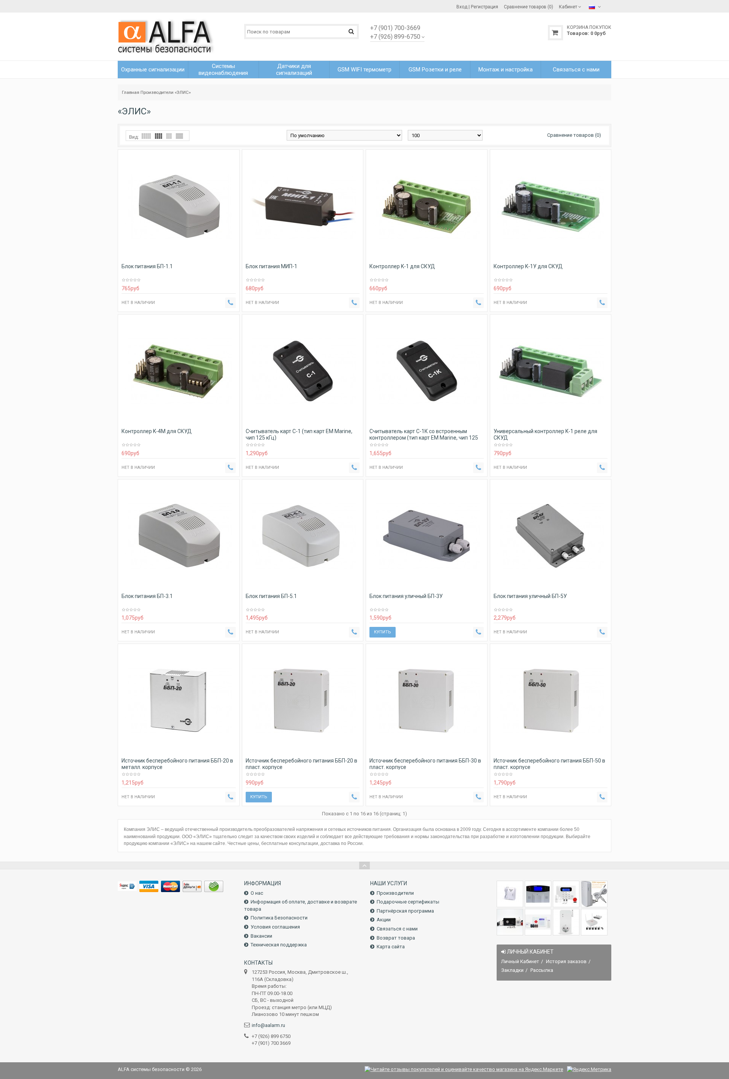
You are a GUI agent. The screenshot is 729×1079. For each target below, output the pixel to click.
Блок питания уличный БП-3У (406, 596)
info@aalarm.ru (268, 1025)
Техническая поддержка (279, 945)
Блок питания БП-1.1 (147, 266)
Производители (157, 92)
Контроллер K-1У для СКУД (528, 266)
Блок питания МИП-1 (271, 266)
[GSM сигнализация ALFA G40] (566, 894)
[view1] (179, 136)
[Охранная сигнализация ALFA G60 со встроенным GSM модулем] (538, 922)
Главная (130, 92)
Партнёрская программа (405, 911)
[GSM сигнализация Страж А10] (510, 922)
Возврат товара (396, 938)
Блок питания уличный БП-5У (530, 596)
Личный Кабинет (520, 961)
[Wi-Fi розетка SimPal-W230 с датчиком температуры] (566, 922)
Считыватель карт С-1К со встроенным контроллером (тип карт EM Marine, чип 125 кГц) (423, 437)
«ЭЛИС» (183, 92)
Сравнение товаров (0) (574, 135)
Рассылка (541, 970)
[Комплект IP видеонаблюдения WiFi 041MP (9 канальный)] (594, 922)
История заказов (566, 961)
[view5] (146, 136)
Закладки (512, 970)
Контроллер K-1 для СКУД (402, 266)
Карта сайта (391, 946)
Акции (384, 919)
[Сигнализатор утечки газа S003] (510, 894)
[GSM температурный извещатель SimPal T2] (594, 894)
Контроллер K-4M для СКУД (157, 431)
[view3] (169, 136)
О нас (257, 893)
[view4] (158, 136)
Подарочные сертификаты (408, 902)
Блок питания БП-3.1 (147, 596)
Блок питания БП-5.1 (271, 596)
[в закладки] (220, 254)
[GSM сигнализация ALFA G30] (538, 894)
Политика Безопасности (279, 918)
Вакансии (261, 936)
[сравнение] (230, 254)
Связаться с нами (397, 929)
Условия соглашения (275, 927)
